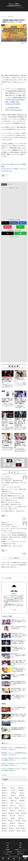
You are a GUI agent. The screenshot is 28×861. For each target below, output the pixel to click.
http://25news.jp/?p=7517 (21, 40)
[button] (25, 578)
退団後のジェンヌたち (20, 849)
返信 (25, 518)
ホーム (7, 843)
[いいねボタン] (3, 175)
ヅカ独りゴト (7, 854)
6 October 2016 (18, 110)
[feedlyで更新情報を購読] (20, 233)
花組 (8, 845)
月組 (8, 847)
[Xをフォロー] (7, 233)
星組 (20, 847)
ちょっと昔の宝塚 (7, 851)
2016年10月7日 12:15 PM (6, 478)
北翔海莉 (4, 184)
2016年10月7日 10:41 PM (6, 524)
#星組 (17, 101)
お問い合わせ (11, 604)
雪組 (20, 843)
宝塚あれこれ (20, 851)
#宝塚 (6, 101)
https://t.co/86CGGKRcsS (18, 99)
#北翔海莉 (12, 101)
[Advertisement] (14, 59)
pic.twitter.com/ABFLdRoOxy (12, 104)
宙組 (20, 845)
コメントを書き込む (14, 558)
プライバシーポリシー (14, 856)
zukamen (14, 593)
